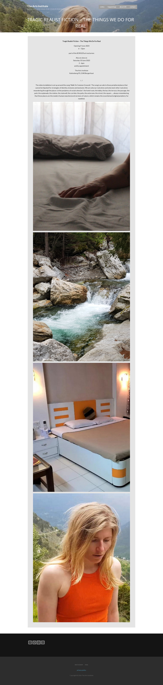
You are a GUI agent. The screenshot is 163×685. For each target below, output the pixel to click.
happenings (112, 7)
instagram (79, 665)
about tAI (123, 7)
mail (86, 665)
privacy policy (81, 670)
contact (132, 7)
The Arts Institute (37, 6)
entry (102, 7)
